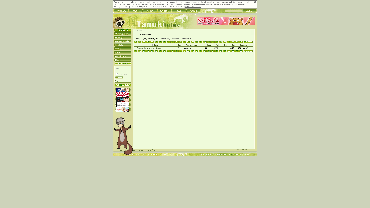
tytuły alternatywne (150, 39)
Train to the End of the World (149, 48)
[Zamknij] (255, 2)
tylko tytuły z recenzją (170, 39)
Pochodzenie (191, 45)
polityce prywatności (192, 6)
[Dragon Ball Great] (122, 101)
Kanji (138, 39)
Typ (179, 45)
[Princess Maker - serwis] (122, 111)
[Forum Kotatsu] (122, 91)
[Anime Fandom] (122, 106)
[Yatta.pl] (226, 21)
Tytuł (155, 45)
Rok (217, 45)
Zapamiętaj (122, 75)
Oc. (225, 45)
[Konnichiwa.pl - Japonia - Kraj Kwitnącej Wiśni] (122, 96)
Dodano (243, 45)
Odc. (209, 45)
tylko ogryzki (187, 39)
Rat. (233, 45)
